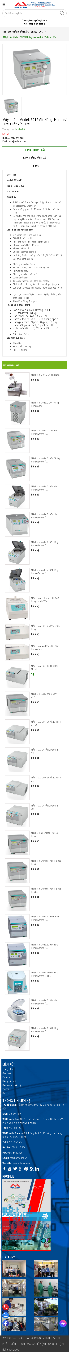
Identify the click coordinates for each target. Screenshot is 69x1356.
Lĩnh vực (6, 1077)
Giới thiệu (7, 1073)
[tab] (34, 150)
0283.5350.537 (14, 1142)
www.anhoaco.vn (21, 1163)
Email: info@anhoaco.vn (14, 141)
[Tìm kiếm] (62, 13)
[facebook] (4, 1169)
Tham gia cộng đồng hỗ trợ (34, 20)
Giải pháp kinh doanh (34, 23)
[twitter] (15, 1169)
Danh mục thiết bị (11, 1085)
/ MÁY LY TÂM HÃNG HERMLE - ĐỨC (27, 31)
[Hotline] (5, 1307)
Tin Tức (6, 1089)
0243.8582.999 (14, 1127)
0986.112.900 (19, 1147)
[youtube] (10, 1169)
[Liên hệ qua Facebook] (63, 1323)
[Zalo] (5, 1315)
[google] (21, 1169)
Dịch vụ (6, 1093)
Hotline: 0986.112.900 (12, 138)
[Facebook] (5, 1323)
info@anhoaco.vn (18, 1157)
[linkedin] (37, 1169)
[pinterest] (26, 1169)
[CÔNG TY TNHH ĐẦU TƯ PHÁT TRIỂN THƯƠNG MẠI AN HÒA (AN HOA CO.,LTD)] (34, 4)
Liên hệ (5, 134)
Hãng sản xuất (9, 1081)
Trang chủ (6, 31)
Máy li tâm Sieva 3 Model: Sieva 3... (46, 375)
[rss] (32, 1169)
